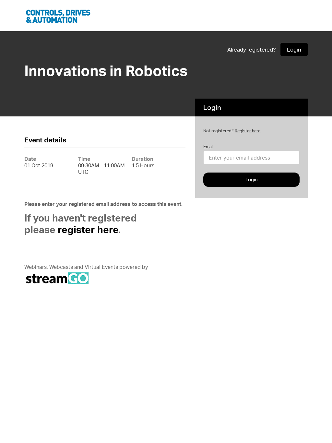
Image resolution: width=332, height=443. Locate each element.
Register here (247, 130)
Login (294, 49)
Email (208, 146)
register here (88, 229)
